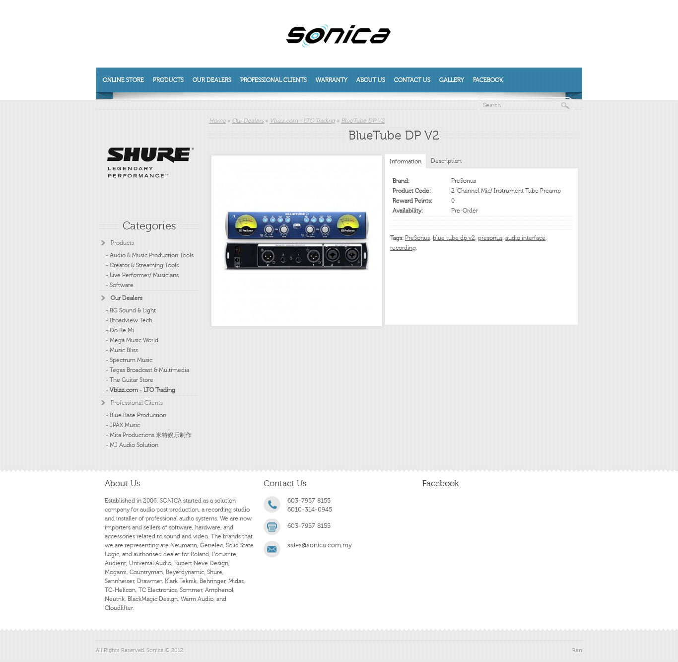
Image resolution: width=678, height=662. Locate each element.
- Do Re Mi (120, 330)
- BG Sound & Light (131, 310)
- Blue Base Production (136, 415)
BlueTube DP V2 (363, 120)
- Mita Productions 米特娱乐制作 (149, 435)
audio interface (525, 237)
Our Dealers (212, 79)
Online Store (123, 79)
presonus (490, 237)
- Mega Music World (132, 340)
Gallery (451, 79)
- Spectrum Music (129, 360)
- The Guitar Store (129, 379)
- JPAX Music (123, 425)
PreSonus (463, 180)
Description (446, 160)
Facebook (488, 79)
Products (168, 79)
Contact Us (412, 79)
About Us (370, 79)
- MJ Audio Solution (132, 444)
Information (405, 161)
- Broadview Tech (129, 320)
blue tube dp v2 (454, 237)
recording (403, 247)
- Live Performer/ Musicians (142, 275)
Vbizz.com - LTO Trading (302, 120)
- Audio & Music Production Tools (150, 255)
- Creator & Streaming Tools (142, 265)
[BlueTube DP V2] (296, 240)
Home (217, 120)
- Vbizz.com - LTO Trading (140, 389)
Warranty (331, 79)
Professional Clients (273, 79)
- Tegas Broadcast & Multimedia (147, 370)
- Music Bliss (122, 350)
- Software (120, 285)
